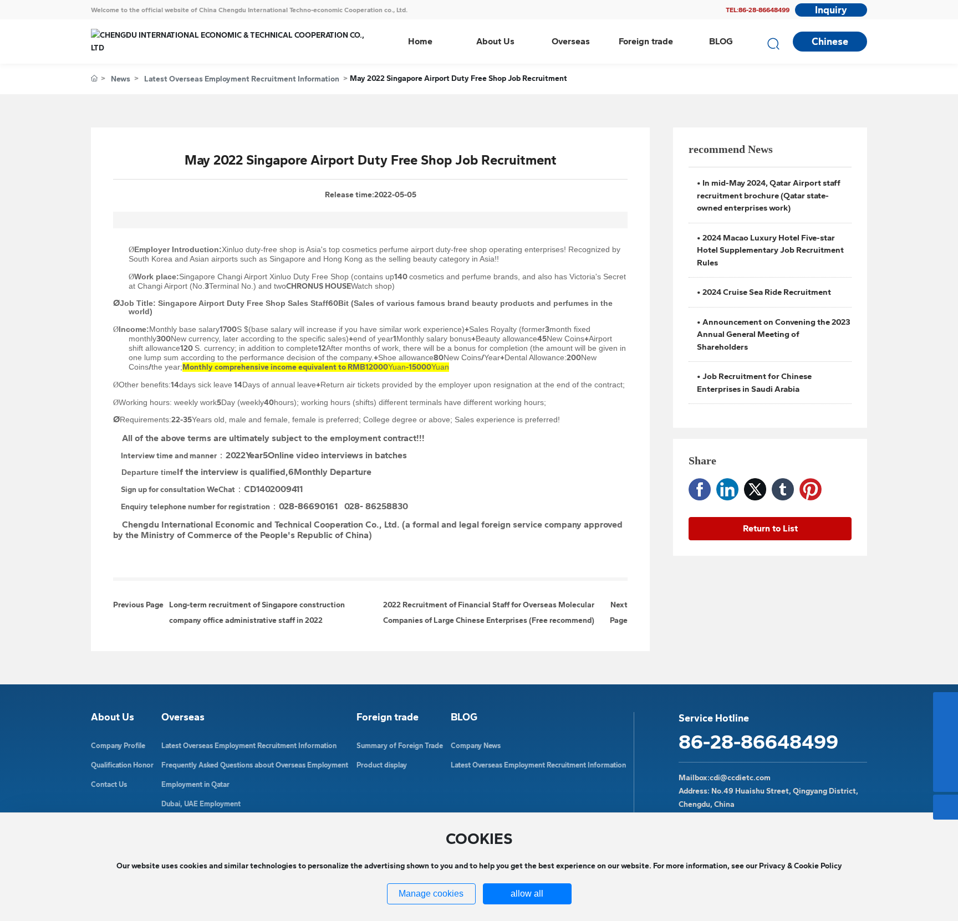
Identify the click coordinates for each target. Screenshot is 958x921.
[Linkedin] (727, 489)
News (120, 79)
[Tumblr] (783, 489)
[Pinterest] (810, 489)
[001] (945, 729)
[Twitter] (755, 489)
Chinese (830, 41)
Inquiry (831, 10)
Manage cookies (431, 893)
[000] (945, 704)
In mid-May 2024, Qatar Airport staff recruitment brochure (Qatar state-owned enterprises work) (768, 195)
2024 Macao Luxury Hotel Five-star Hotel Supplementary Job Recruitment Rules (770, 250)
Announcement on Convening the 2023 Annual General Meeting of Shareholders (773, 334)
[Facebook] (700, 489)
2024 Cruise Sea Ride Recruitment (766, 292)
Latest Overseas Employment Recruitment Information (241, 79)
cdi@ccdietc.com (740, 777)
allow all (527, 893)
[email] (945, 754)
